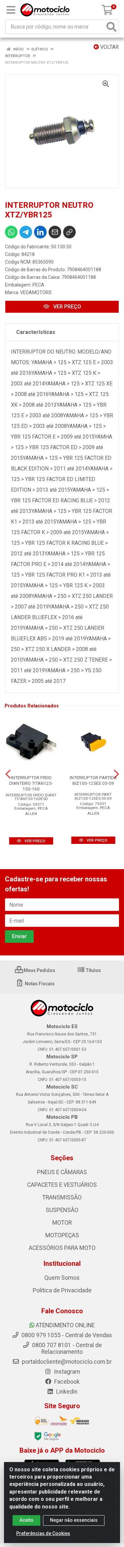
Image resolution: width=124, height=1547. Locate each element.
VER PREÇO (66, 306)
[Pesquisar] (111, 27)
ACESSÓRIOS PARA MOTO (62, 1248)
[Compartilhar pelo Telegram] (26, 232)
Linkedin (66, 1391)
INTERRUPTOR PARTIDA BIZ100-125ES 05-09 (93, 780)
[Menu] (11, 10)
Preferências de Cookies (43, 1533)
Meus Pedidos (39, 970)
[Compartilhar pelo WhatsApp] (11, 232)
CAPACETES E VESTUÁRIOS (62, 1184)
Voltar (109, 47)
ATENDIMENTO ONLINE (65, 1325)
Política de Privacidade (62, 1290)
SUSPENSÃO (62, 1210)
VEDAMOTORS (36, 292)
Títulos (93, 970)
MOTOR (62, 1222)
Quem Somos (62, 1277)
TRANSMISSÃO (62, 1197)
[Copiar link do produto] (69, 232)
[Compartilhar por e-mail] (55, 232)
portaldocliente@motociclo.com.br (66, 1361)
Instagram (66, 1371)
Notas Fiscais (39, 983)
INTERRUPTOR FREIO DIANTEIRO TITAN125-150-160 (31, 783)
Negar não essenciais (74, 1520)
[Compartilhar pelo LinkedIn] (40, 232)
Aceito (26, 1520)
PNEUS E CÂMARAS (62, 1172)
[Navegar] (8, 774)
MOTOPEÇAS (62, 1235)
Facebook (66, 1381)
